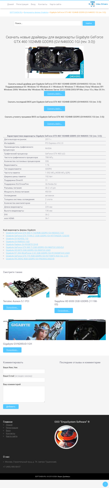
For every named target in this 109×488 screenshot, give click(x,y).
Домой (10, 4)
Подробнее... (12, 307)
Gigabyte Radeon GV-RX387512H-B (22, 244)
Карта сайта (55, 4)
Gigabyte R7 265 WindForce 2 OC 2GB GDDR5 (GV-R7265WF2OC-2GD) (38, 253)
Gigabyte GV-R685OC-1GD (17, 241)
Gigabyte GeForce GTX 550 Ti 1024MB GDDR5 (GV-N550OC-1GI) (35, 232)
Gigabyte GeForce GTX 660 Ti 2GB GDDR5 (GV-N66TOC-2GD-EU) (35, 247)
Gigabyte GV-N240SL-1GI (17, 238)
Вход (33, 4)
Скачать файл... (54, 93)
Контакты (42, 4)
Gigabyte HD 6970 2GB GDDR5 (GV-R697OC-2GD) (28, 250)
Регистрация (22, 4)
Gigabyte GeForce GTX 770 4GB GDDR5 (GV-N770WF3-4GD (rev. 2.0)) (37, 255)
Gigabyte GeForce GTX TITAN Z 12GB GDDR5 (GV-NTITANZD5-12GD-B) (37, 235)
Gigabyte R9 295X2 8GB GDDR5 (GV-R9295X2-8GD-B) (30, 258)
